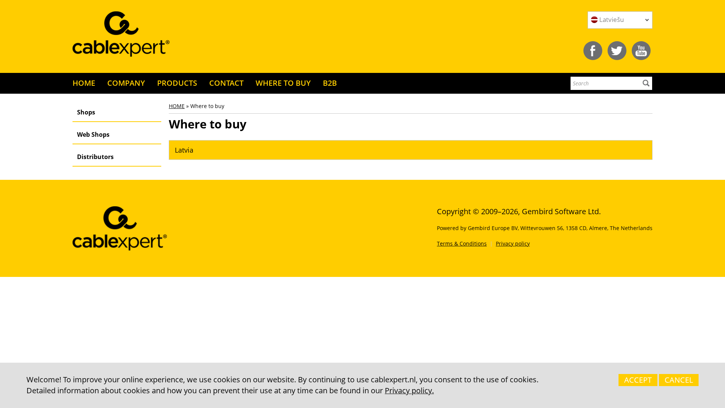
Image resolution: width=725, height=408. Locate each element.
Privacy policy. (409, 390)
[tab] (410, 150)
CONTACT (226, 83)
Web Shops (93, 134)
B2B (330, 83)
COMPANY (126, 83)
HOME (83, 83)
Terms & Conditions (462, 243)
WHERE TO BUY (283, 83)
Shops (86, 112)
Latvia (184, 150)
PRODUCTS (177, 83)
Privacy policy (513, 243)
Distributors (95, 157)
